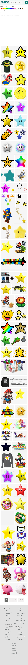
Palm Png (20, 627)
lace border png (7, 620)
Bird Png (14, 645)
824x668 (3, 440)
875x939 (3, 252)
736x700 (18, 282)
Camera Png (20, 629)
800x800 (19, 538)
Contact (20, 612)
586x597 (16, 99)
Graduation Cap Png (20, 636)
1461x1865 (4, 403)
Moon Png (20, 634)
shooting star (9, 15)
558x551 (3, 307)
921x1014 (3, 72)
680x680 (3, 594)
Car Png (14, 643)
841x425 (14, 192)
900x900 (3, 357)
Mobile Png (7, 637)
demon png (7, 617)
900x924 (17, 153)
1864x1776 (4, 451)
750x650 (16, 139)
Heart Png (8, 639)
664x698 (18, 551)
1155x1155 (4, 467)
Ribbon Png (7, 634)
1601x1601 (4, 523)
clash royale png (7, 612)
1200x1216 (4, 482)
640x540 (15, 357)
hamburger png (7, 622)
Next (21, 600)
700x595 (3, 565)
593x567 (3, 417)
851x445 (14, 451)
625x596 (3, 57)
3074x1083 (4, 270)
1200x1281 (4, 99)
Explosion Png (20, 637)
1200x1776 (4, 238)
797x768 (16, 72)
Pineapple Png (14, 647)
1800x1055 (4, 374)
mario (9, 13)
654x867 (3, 386)
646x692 (3, 509)
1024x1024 (4, 581)
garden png (7, 610)
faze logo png (8, 618)
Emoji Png (14, 648)
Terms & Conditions (20, 613)
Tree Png (20, 631)
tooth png (8, 615)
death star (16, 15)
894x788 (3, 85)
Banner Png (14, 653)
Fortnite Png (20, 639)
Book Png (14, 650)
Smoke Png (20, 632)
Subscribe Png (8, 627)
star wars (14, 13)
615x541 (3, 205)
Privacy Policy (20, 617)
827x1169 (13, 386)
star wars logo (21, 13)
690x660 (18, 320)
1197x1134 (4, 333)
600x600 (16, 238)
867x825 (16, 126)
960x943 (17, 594)
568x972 (3, 222)
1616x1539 (4, 293)
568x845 (17, 222)
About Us (20, 610)
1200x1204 (17, 113)
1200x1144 (4, 167)
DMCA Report (20, 615)
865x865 (3, 139)
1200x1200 (18, 205)
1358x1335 (4, 192)
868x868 (18, 85)
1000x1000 (17, 252)
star (6, 13)
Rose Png (8, 632)
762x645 (3, 282)
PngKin (7, 636)
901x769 (3, 320)
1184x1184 (17, 57)
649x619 (17, 495)
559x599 (17, 307)
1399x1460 (17, 181)
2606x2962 (4, 345)
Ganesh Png (14, 652)
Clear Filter (4, 10)
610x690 (18, 482)
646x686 (17, 523)
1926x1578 (4, 551)
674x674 (17, 403)
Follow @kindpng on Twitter (20, 623)
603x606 (3, 126)
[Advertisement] (14, 31)
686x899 (17, 467)
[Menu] (26, 2)
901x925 (3, 153)
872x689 (16, 429)
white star (3, 15)
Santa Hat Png (8, 631)
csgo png (8, 613)
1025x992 (3, 181)
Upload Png (20, 618)
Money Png (14, 641)
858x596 (15, 440)
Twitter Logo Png (7, 629)
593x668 (16, 581)
